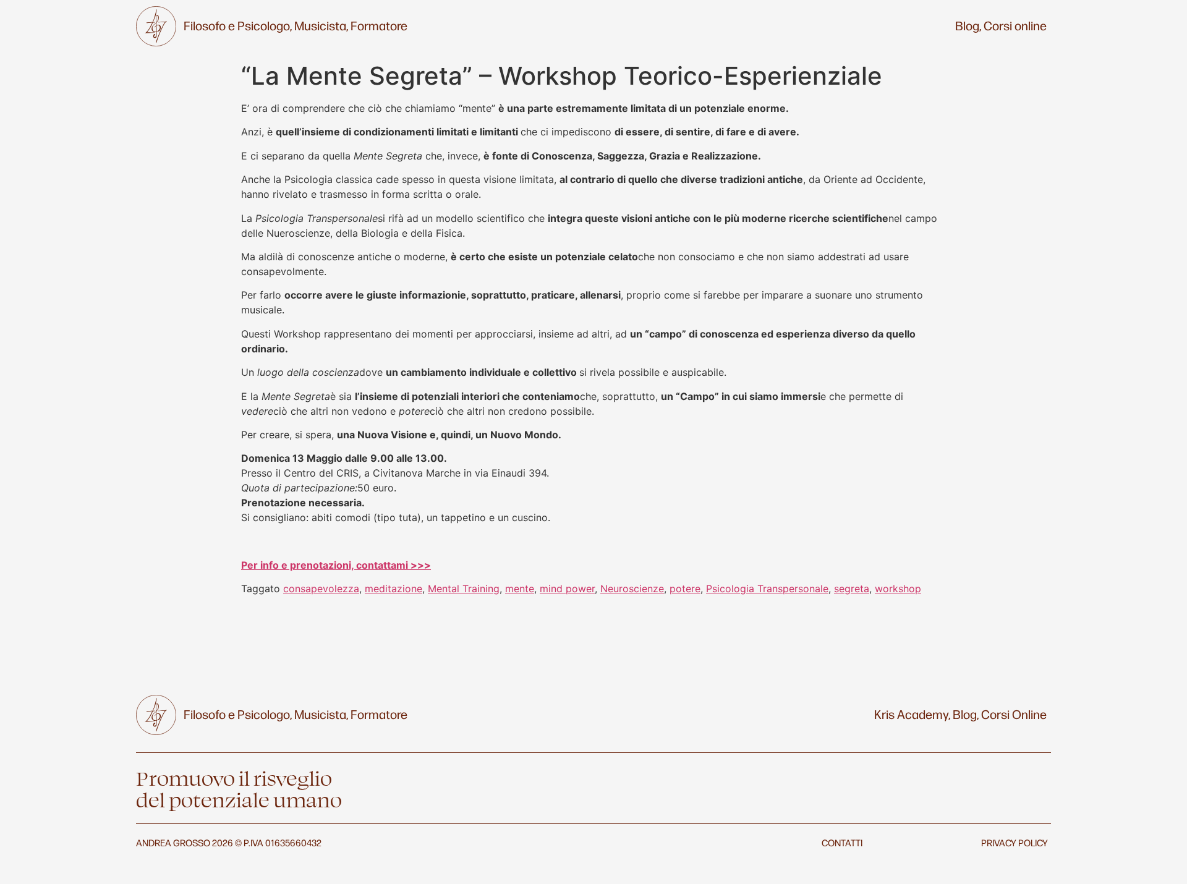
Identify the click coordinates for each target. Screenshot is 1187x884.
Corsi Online (1014, 714)
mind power (567, 588)
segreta (851, 588)
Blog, (968, 25)
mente (519, 588)
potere (685, 588)
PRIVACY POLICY (1014, 842)
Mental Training (464, 588)
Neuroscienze (632, 588)
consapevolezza (321, 588)
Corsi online (1015, 25)
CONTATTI (842, 842)
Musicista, (321, 25)
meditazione (393, 588)
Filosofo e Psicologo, (238, 25)
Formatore (379, 25)
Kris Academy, (912, 714)
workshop (898, 588)
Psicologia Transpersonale (767, 588)
